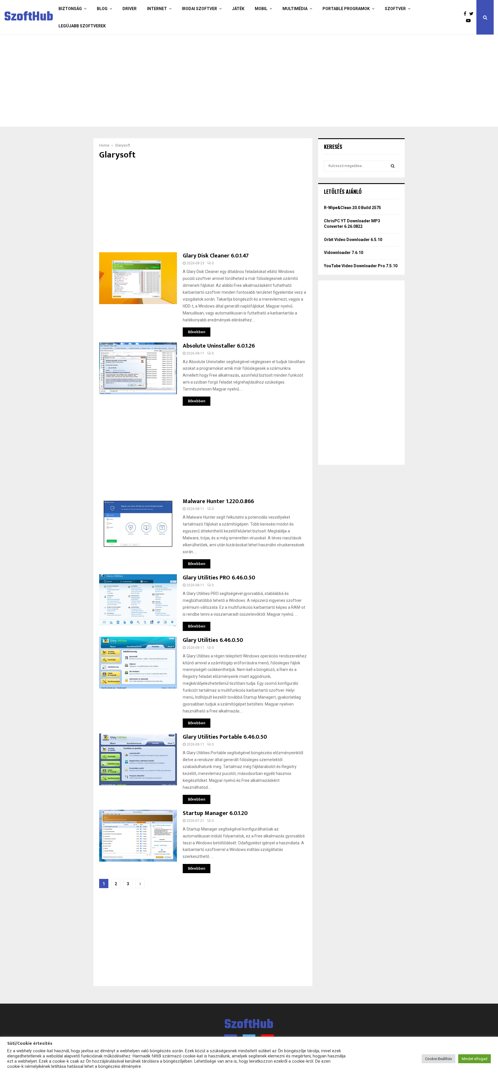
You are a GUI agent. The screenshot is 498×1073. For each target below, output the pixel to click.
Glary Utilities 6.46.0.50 (213, 640)
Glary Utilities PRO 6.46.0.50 (219, 578)
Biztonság (70, 8)
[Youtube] (470, 20)
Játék (238, 8)
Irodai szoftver (199, 8)
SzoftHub (28, 17)
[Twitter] (472, 13)
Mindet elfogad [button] (474, 1059)
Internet (157, 8)
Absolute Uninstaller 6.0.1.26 (219, 346)
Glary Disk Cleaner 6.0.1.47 (216, 256)
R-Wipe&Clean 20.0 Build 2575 (352, 207)
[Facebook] (466, 13)
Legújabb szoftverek (82, 26)
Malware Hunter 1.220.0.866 (218, 501)
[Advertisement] (226, 80)
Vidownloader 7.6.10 (343, 252)
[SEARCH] (392, 166)
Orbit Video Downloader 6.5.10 (353, 239)
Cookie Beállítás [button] (438, 1059)
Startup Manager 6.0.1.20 (215, 813)
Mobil (261, 8)
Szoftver (395, 8)
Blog (102, 8)
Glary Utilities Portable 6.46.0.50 (225, 737)
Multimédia (295, 8)
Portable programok (346, 8)
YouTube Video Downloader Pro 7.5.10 (360, 265)
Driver (129, 8)
